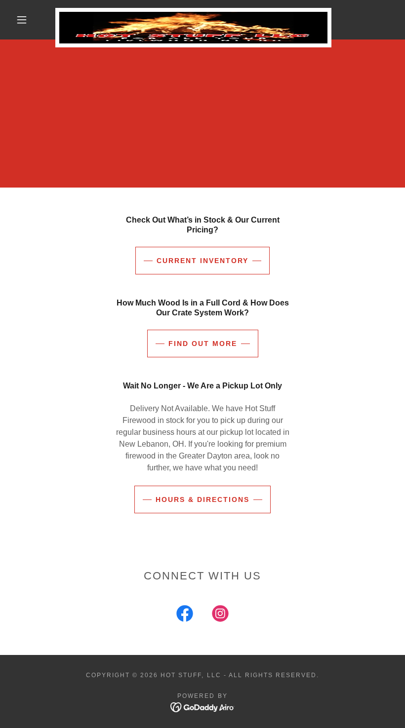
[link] (193, 12)
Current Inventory (202, 261)
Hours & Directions (202, 499)
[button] (22, 20)
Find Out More (202, 343)
